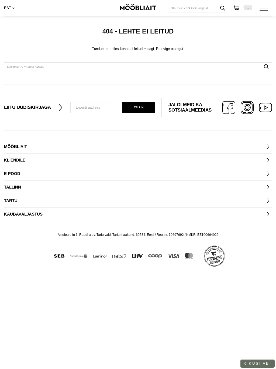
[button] (11, 8)
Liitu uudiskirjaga (27, 107)
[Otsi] (222, 8)
